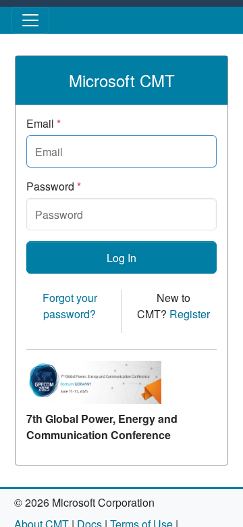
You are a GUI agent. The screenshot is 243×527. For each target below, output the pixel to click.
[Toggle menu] (30, 20)
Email (43, 123)
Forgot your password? (70, 306)
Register (189, 314)
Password (53, 186)
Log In (121, 258)
